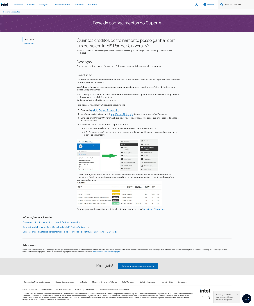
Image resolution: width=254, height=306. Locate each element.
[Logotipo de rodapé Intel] (205, 291)
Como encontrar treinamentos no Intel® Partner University (51, 222)
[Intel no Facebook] (202, 297)
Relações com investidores (104, 282)
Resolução (29, 43)
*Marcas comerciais (63, 290)
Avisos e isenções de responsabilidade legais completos (116, 296)
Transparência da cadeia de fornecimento (114, 290)
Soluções (44, 4)
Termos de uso (46, 290)
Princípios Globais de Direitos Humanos (78, 298)
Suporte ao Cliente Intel (153, 209)
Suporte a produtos (11, 12)
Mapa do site (167, 282)
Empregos (182, 282)
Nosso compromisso (64, 282)
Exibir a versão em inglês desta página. (106, 252)
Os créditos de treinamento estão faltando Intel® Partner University (55, 227)
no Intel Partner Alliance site (105, 110)
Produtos (18, 4)
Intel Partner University (122, 114)
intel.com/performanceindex (75, 296)
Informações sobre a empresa (36, 282)
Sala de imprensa (147, 282)
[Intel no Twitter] (209, 297)
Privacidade (90, 290)
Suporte (31, 4)
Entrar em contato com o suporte (138, 266)
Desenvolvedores (61, 4)
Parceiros (79, 4)
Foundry (92, 4)
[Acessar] (196, 4)
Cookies (78, 290)
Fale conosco (128, 282)
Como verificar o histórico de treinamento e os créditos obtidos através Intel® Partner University (69, 231)
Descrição (29, 39)
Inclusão (83, 282)
